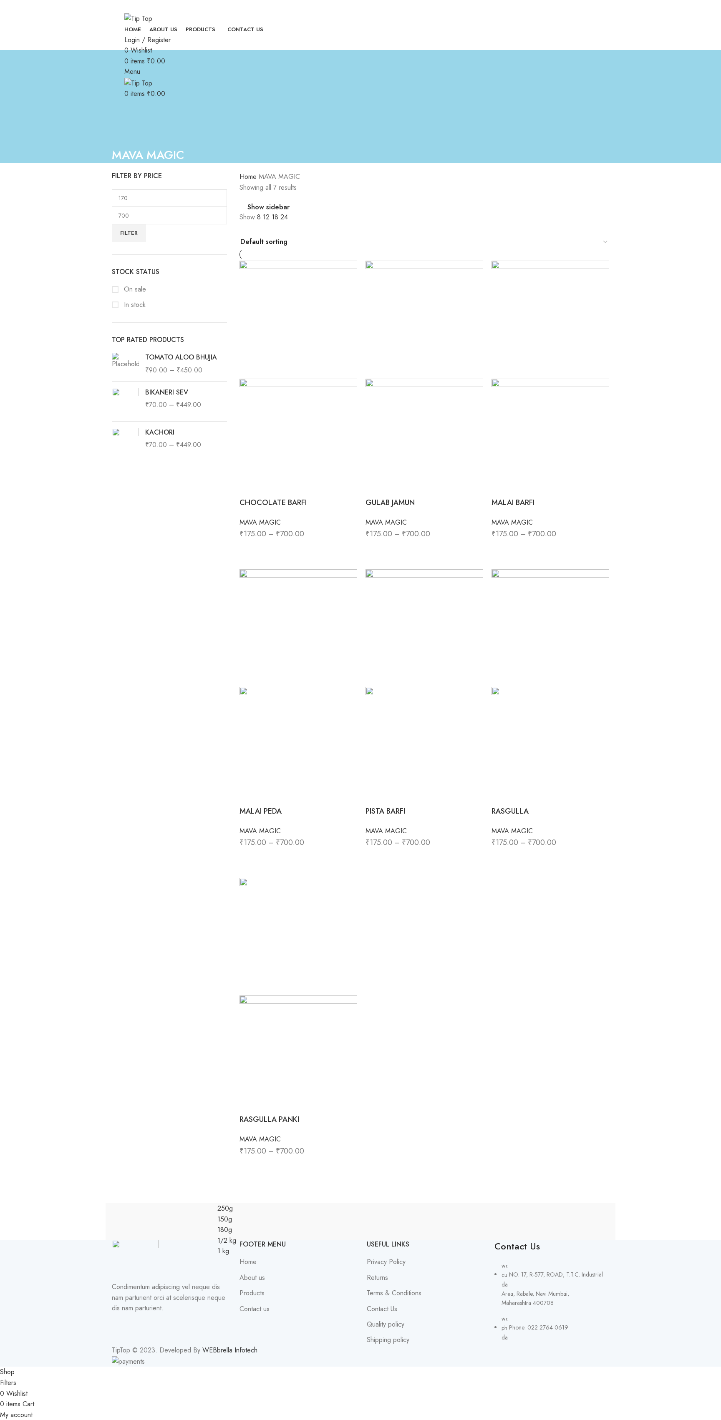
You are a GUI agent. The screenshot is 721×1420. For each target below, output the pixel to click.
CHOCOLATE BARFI (273, 502)
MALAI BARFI (513, 502)
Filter (129, 233)
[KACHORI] (125, 441)
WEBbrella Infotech (229, 1350)
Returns (377, 1277)
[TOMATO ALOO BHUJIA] (125, 364)
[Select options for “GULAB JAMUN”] (376, 550)
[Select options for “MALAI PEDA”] (249, 859)
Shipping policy (388, 1340)
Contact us (254, 1309)
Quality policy (385, 1324)
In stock (134, 304)
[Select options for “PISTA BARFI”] (376, 859)
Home (249, 176)
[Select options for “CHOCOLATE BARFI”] (249, 550)
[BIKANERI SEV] (125, 401)
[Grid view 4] (260, 229)
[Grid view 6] (275, 229)
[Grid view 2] (244, 229)
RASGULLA (510, 811)
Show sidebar (268, 207)
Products (252, 1293)
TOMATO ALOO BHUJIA (181, 357)
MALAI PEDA (260, 811)
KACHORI (159, 432)
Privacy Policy (386, 1262)
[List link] (552, 1291)
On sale (134, 289)
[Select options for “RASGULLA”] (502, 859)
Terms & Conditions (394, 1293)
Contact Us (382, 1309)
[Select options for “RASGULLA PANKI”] (249, 1167)
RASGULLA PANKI (269, 1119)
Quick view (272, 550)
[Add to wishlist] (295, 550)
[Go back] (122, 136)
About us (252, 1277)
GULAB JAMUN (390, 502)
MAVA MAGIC (260, 522)
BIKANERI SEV (166, 392)
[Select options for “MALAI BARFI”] (502, 550)
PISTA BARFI (385, 811)
